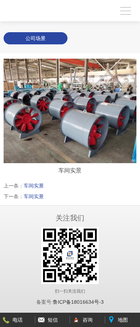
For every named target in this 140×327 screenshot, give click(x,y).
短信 (53, 320)
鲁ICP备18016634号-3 (78, 302)
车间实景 (34, 186)
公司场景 (35, 38)
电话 (18, 320)
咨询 (88, 320)
